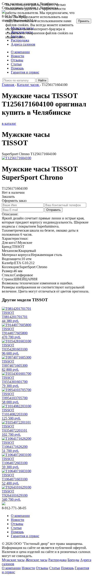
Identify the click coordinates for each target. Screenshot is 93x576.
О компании (20, 52)
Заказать (8, 196)
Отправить (53, 210)
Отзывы (17, 60)
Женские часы (36, 560)
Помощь (17, 68)
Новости (17, 56)
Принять (83, 21)
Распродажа (57, 560)
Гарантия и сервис (25, 72)
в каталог (9, 123)
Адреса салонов (23, 44)
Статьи (16, 64)
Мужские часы (13, 560)
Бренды (73, 560)
